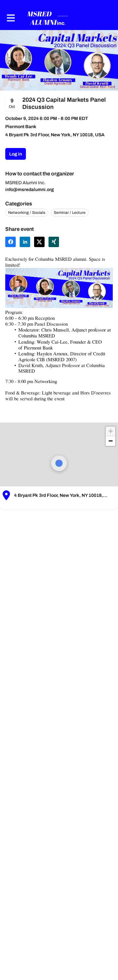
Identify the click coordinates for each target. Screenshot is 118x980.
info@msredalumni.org (29, 189)
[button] (10, 242)
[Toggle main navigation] (10, 18)
